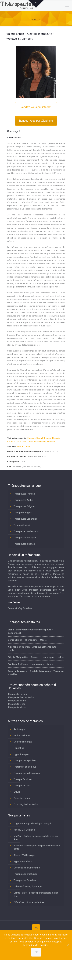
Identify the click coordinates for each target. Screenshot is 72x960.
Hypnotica (19, 748)
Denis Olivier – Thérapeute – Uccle (27, 640)
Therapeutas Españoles (25, 518)
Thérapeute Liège (16, 704)
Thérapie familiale (22, 779)
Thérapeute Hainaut (17, 694)
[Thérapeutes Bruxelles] (17, 5)
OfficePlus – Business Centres (29, 902)
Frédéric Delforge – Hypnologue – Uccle (30, 664)
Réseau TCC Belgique (24, 855)
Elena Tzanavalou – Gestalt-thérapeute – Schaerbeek (30, 631)
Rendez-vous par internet (35, 107)
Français (31, 438)
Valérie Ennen (23, 446)
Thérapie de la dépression (27, 773)
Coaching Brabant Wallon (26, 804)
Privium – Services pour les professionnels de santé (37, 847)
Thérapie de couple (24, 441)
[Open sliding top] (36, 4)
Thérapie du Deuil (22, 785)
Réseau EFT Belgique (24, 829)
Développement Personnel (27, 867)
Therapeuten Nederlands (26, 531)
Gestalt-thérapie (43, 438)
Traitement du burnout (25, 766)
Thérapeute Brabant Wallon (21, 697)
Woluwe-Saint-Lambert (44, 441)
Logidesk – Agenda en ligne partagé (32, 823)
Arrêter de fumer (22, 735)
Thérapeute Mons (17, 707)
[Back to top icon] (36, 927)
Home (33, 19)
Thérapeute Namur (17, 700)
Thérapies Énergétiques (25, 874)
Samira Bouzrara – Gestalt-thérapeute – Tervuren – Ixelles (36, 673)
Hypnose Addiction (23, 861)
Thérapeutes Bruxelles (25, 880)
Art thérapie (19, 729)
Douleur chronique (23, 741)
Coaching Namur (22, 798)
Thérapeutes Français (24, 493)
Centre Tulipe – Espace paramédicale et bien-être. (36, 894)
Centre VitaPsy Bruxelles (20, 608)
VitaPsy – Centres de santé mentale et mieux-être (36, 838)
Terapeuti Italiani (22, 525)
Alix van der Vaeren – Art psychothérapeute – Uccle (33, 648)
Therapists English (23, 512)
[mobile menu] (67, 5)
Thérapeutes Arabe (23, 500)
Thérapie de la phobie (24, 760)
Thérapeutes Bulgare (24, 506)
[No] (67, 945)
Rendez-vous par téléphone (36, 120)
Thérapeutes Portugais (25, 537)
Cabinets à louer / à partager (28, 886)
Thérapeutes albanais (24, 544)
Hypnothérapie (21, 754)
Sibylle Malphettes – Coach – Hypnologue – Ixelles (36, 657)
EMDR (17, 792)
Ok (36, 952)
